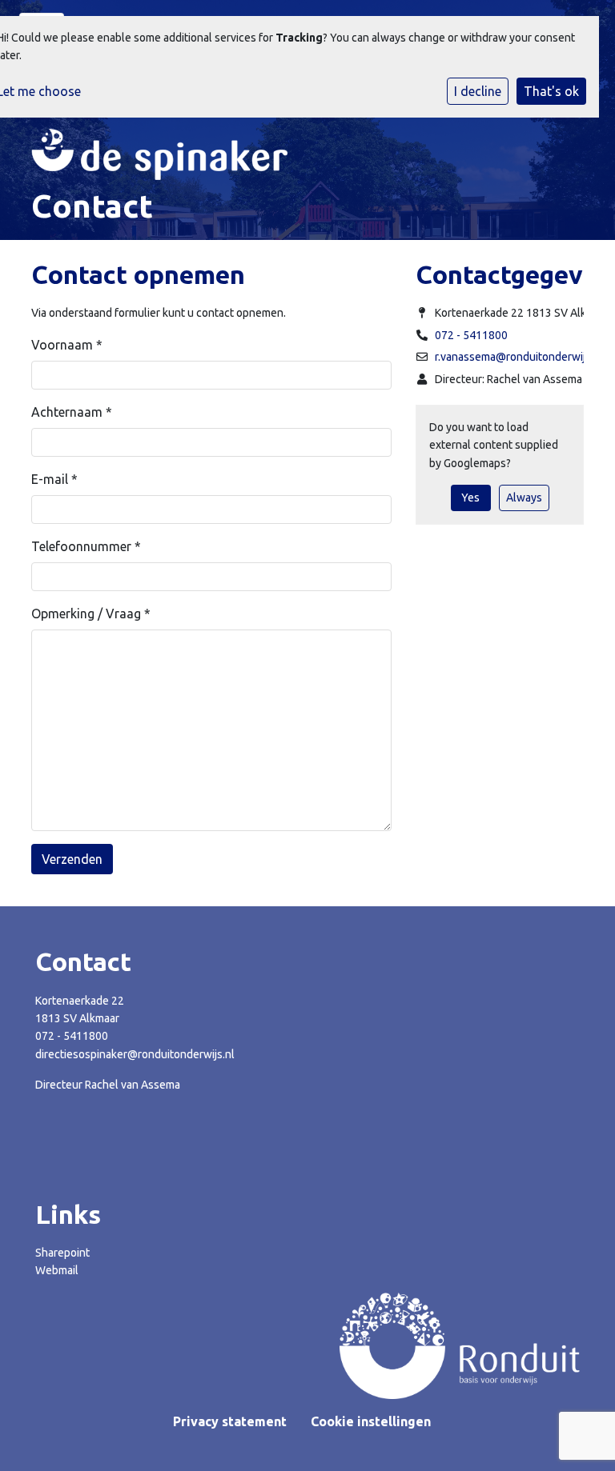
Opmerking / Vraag (91, 613)
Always (524, 497)
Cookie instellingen (371, 1421)
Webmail (56, 1270)
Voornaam (66, 345)
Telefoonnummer (86, 546)
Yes (470, 497)
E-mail (54, 479)
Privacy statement (230, 1421)
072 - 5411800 (471, 335)
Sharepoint (62, 1252)
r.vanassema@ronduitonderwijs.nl (519, 356)
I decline (477, 91)
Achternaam (71, 412)
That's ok (551, 91)
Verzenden (72, 859)
